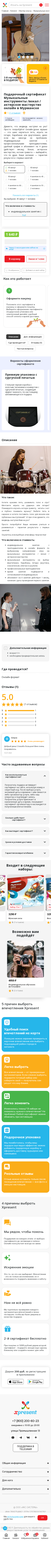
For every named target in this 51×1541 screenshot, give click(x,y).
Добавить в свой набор (35, 270)
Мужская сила (15, 918)
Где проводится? (17, 342)
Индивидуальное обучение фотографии (21, 986)
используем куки (15, 1516)
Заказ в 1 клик (36, 258)
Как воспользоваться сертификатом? (16, 775)
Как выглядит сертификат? (19, 831)
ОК (42, 1517)
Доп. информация (33, 336)
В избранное (14, 270)
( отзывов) (15, 113)
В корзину (14, 258)
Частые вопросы (25, 348)
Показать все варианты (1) (26, 195)
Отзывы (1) (36, 342)
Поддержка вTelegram (25, 1448)
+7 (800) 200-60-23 (25, 1421)
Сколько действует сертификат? (15, 818)
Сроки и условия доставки (18, 842)
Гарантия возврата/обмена (19, 853)
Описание (13, 336)
